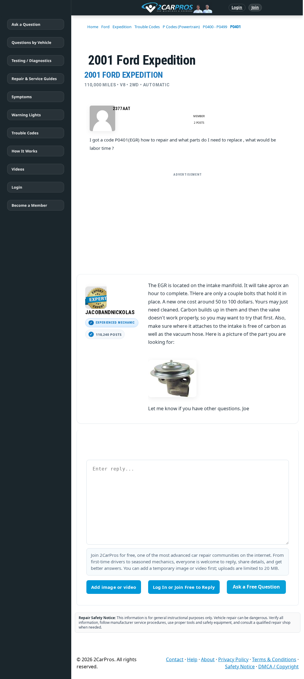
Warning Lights (26, 114)
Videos (18, 169)
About (208, 659)
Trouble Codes (25, 133)
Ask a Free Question (256, 586)
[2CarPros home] (146, 7)
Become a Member (29, 205)
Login (237, 7)
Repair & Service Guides (34, 78)
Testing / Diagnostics (31, 60)
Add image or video (113, 587)
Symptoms (22, 96)
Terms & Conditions (274, 659)
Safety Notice (240, 666)
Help (192, 659)
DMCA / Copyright (278, 666)
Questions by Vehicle (31, 42)
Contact (174, 659)
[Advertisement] (188, 221)
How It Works (24, 151)
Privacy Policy (233, 659)
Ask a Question (26, 24)
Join (255, 7)
